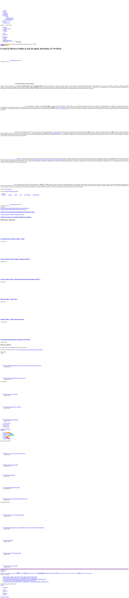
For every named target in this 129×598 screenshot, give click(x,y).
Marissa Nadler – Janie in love (9, 299)
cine (18, 573)
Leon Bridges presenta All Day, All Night (12, 407)
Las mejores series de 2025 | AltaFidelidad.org (13, 580)
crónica (15, 194)
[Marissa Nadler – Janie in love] (14, 296)
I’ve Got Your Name (63, 108)
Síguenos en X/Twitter (5, 429)
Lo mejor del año (9, 18)
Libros (4, 21)
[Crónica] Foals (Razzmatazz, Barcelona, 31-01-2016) (15, 339)
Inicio (2, 44)
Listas (7, 16)
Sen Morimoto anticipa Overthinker (10, 419)
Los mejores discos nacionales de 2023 (37, 579)
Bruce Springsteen (13, 573)
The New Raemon (84, 573)
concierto (10, 194)
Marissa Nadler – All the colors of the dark (12, 319)
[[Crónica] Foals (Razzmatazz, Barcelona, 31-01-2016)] (12, 337)
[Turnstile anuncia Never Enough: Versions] (10, 552)
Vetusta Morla (89, 573)
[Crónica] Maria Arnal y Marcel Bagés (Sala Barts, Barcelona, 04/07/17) (20, 279)
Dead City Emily (17, 159)
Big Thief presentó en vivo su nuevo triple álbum (13, 514)
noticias (4, 432)
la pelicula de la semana (50, 573)
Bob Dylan (8, 573)
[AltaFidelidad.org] (17, 8)
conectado (12, 347)
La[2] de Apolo (27, 194)
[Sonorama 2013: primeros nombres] (10, 463)
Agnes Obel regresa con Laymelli (10, 394)
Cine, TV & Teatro (7, 20)
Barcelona (4, 194)
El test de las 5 (34, 573)
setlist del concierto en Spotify (11, 191)
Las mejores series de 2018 (30, 580)
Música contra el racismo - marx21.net (11, 576)
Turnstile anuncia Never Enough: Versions (12, 553)
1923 (12, 159)
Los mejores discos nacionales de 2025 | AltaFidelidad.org (15, 579)
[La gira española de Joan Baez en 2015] (10, 486)
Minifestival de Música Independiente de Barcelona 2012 (15, 498)
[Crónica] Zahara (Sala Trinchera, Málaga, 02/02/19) (15, 259)
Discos (4, 11)
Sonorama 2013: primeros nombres (10, 464)
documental (30, 573)
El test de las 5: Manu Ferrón (9, 475)
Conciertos (5, 13)
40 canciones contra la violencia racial (29, 576)
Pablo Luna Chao (8, 189)
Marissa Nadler (36, 194)
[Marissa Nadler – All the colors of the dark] (13, 316)
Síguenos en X (4, 569)
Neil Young (75, 573)
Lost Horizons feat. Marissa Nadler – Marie (12, 239)
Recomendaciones (10, 19)
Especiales (5, 15)
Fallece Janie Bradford (8, 540)
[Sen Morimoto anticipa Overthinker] (10, 418)
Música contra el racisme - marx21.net (11, 578)
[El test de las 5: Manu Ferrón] (10, 473)
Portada (4, 27)
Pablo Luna (12, 60)
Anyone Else (43, 159)
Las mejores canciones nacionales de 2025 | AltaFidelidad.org (16, 581)
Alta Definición (6, 22)
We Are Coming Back (55, 133)
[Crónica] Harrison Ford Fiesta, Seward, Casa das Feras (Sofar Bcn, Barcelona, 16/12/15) (22, 365)
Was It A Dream (50, 159)
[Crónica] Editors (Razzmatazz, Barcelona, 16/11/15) (14, 378)
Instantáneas (41, 573)
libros (56, 573)
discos (4, 437)
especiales (7, 45)
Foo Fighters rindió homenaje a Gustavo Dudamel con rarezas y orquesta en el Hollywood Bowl (23, 527)
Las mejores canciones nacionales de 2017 (40, 581)
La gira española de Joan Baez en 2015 (11, 487)
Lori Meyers (67, 573)
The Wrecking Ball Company (60, 159)
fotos (21, 194)
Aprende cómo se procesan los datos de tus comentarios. (31, 349)
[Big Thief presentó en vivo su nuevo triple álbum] (10, 513)
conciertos (5, 44)
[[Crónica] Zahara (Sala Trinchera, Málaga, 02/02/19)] (14, 256)
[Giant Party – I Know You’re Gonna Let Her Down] (10, 452)
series (79, 573)
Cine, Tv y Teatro (7, 435)
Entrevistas (5, 14)
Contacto (5, 31)
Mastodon (5, 587)
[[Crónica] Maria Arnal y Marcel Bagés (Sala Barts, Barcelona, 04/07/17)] (10, 276)
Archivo (5, 29)
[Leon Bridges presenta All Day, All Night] (10, 405)
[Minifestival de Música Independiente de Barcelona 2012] (10, 497)
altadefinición (6, 433)
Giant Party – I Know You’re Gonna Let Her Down (14, 453)
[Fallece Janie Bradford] (10, 539)
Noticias (5, 10)
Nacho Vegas (71, 573)
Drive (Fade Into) (36, 159)
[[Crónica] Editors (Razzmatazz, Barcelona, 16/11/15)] (10, 376)
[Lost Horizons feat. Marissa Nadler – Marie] (14, 236)
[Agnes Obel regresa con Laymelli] (10, 393)
